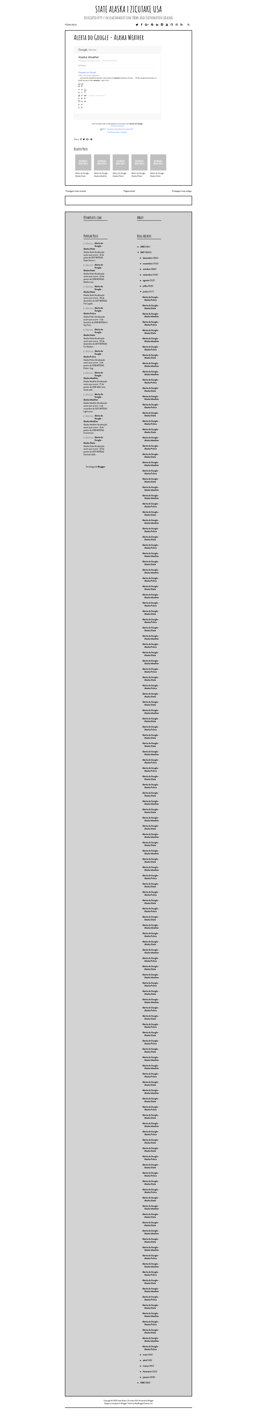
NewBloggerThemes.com (144, 1403)
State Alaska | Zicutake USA (128, 9)
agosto (146, 280)
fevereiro (147, 1371)
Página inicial (71, 24)
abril (145, 1360)
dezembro (148, 258)
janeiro (146, 1377)
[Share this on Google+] (88, 139)
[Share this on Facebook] (81, 139)
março (146, 1366)
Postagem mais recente (76, 191)
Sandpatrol (116, 1403)
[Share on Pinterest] (91, 139)
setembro (148, 274)
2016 (142, 1382)
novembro (148, 263)
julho (145, 286)
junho (146, 291)
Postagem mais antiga (181, 191)
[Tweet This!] (84, 139)
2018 (142, 246)
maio (145, 1354)
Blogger (101, 466)
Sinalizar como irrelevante (97, 95)
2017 (142, 252)
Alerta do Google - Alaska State (82, 174)
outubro (147, 269)
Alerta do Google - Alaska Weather (109, 37)
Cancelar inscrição (117, 126)
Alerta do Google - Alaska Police (120, 174)
